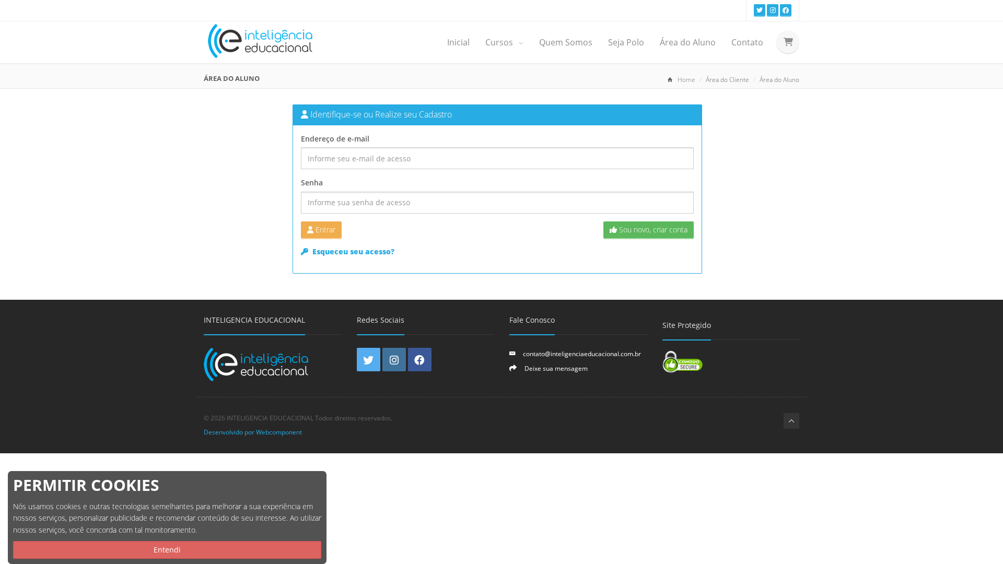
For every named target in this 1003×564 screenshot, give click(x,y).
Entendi (167, 550)
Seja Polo (626, 42)
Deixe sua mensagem (556, 368)
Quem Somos (565, 42)
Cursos (500, 42)
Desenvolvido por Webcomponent (253, 432)
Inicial (458, 42)
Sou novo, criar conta (652, 229)
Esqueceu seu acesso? (352, 251)
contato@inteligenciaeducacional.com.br (582, 353)
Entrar (324, 229)
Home (686, 79)
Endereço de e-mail (335, 139)
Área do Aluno (688, 42)
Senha (312, 182)
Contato (747, 42)
